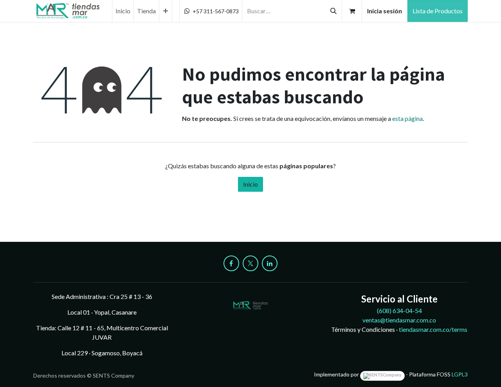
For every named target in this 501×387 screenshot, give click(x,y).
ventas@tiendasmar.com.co (399, 320)
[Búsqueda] (333, 11)
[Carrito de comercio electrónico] (352, 11)
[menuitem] (122, 11)
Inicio (250, 184)
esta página (407, 118)
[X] (250, 263)
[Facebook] (231, 263)
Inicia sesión (384, 10)
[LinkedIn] (270, 263)
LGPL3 (460, 374)
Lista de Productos (438, 10)
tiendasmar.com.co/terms (433, 329)
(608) (399, 310)
